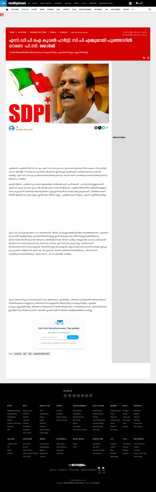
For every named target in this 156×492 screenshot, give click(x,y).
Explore (42, 456)
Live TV (84, 3)
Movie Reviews (78, 417)
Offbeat (26, 423)
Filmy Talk (76, 420)
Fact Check (27, 433)
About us (53, 470)
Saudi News (44, 414)
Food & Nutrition (99, 420)
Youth (112, 447)
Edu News (26, 444)
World (9, 420)
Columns (26, 420)
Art (8, 447)
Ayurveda (96, 430)
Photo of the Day (140, 453)
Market (136, 414)
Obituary (10, 426)
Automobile (61, 439)
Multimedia (115, 9)
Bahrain (43, 423)
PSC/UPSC (27, 456)
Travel (126, 9)
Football (59, 414)
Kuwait (42, 426)
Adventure (44, 453)
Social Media (78, 439)
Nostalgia (76, 426)
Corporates (138, 423)
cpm (30, 354)
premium (25, 9)
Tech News (127, 444)
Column (113, 426)
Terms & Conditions (69, 343)
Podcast (137, 450)
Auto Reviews (61, 447)
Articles (25, 417)
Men (112, 450)
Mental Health (98, 426)
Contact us (62, 470)
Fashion (113, 444)
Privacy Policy (74, 470)
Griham (113, 406)
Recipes (126, 411)
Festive (125, 426)
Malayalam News (13, 411)
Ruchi (125, 406)
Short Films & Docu (80, 430)
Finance (137, 417)
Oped (25, 406)
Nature (42, 450)
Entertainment (85, 9)
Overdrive (60, 450)
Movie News (77, 411)
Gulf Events (44, 433)
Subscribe (92, 3)
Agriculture (98, 439)
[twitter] (69, 395)
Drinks (125, 414)
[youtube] (82, 395)
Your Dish (126, 420)
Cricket (59, 411)
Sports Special (61, 420)
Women (113, 453)
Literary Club (12, 444)
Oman (42, 417)
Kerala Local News (14, 423)
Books (76, 3)
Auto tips (59, 453)
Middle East (45, 406)
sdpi (24, 354)
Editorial (26, 414)
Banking (137, 420)
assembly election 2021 (41, 354)
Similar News (119, 137)
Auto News (60, 444)
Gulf (58, 9)
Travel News (44, 444)
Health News (98, 406)
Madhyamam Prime (105, 3)
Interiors (113, 417)
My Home (15, 9)
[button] (3, 3)
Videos (136, 447)
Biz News (137, 411)
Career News (27, 450)
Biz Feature (138, 426)
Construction (115, 420)
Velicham (68, 3)
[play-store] (100, 470)
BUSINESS (137, 406)
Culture (10, 439)
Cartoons (26, 430)
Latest (34, 9)
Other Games (61, 417)
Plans (112, 414)
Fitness (95, 417)
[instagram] (74, 395)
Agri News (96, 444)
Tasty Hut (126, 417)
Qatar (42, 420)
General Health (98, 423)
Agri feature (97, 453)
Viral (74, 447)
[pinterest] (91, 395)
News (42, 9)
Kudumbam (58, 3)
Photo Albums (139, 444)
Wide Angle (138, 456)
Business (98, 9)
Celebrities (77, 414)
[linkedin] (78, 395)
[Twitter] (100, 128)
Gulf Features (45, 430)
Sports (66, 9)
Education (27, 439)
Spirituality (114, 456)
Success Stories (98, 450)
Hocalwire (95, 483)
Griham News (115, 411)
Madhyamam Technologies (73, 483)
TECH (74, 9)
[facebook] (96, 128)
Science (125, 447)
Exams (25, 447)
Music (75, 423)
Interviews (27, 426)
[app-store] (104, 470)
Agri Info (96, 447)
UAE (41, 411)
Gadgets (126, 453)
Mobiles (126, 450)
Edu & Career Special (30, 453)
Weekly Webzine (45, 3)
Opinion (50, 9)
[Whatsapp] (103, 128)
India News (11, 417)
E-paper (34, 3)
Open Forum (27, 411)
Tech (125, 439)
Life (106, 9)
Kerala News (12, 414)
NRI (8, 430)
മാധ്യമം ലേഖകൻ (24, 129)
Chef (124, 423)
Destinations (44, 447)
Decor (112, 423)
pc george (18, 354)
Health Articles (98, 414)
